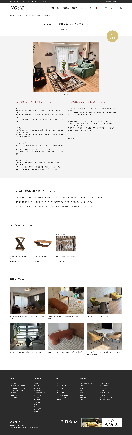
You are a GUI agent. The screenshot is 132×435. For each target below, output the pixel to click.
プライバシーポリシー (17, 390)
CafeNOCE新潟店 (106, 399)
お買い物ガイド (38, 399)
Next (101, 67)
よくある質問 (37, 409)
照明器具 (59, 399)
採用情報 (13, 393)
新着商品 (66, 8)
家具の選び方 (37, 402)
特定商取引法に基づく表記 (18, 386)
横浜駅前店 (105, 386)
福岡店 (103, 395)
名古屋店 (104, 388)
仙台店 (81, 386)
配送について (37, 406)
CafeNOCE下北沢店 (107, 397)
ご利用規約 (14, 397)
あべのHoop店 (105, 393)
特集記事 (74, 8)
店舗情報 (108, 1)
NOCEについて (15, 395)
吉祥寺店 (82, 390)
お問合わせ (37, 411)
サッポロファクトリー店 (86, 383)
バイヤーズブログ (38, 395)
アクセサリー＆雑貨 (62, 397)
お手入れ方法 (37, 404)
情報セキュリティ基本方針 (18, 388)
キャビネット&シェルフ (63, 395)
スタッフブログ (38, 397)
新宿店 (81, 393)
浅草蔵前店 (83, 397)
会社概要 (13, 383)
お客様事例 (20, 15)
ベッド (59, 390)
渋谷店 (81, 395)
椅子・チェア (60, 388)
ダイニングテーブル (62, 386)
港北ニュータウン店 (107, 383)
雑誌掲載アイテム (38, 390)
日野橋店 (82, 399)
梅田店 (103, 390)
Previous (30, 67)
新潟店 (81, 388)
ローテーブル (60, 393)
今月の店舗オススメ (39, 393)
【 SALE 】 (99, 8)
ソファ (59, 383)
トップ (12, 15)
